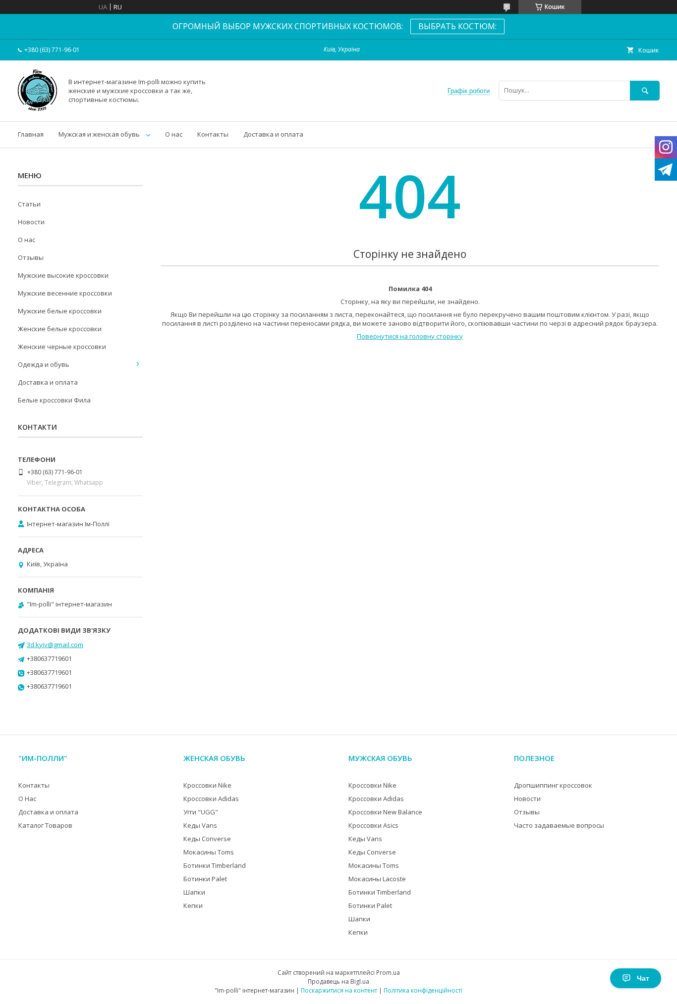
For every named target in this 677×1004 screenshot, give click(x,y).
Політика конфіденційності (423, 990)
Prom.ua (388, 972)
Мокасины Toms (208, 852)
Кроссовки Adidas (211, 798)
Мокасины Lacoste (377, 878)
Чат (643, 978)
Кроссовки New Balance (385, 811)
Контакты (212, 134)
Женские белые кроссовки (60, 328)
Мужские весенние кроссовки (65, 293)
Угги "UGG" (200, 811)
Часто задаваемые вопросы (559, 825)
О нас (173, 134)
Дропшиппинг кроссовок (553, 785)
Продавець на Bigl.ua (338, 981)
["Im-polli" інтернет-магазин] (37, 108)
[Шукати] (645, 90)
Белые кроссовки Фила (54, 400)
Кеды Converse (207, 838)
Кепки (193, 905)
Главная (31, 134)
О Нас (27, 798)
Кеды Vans (200, 825)
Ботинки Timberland (214, 865)
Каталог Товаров (45, 825)
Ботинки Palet (205, 878)
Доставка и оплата (273, 134)
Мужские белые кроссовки (60, 310)
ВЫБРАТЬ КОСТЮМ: (457, 26)
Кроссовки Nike (207, 785)
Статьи (29, 204)
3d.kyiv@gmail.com (55, 645)
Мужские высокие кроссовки (63, 275)
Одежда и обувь (43, 364)
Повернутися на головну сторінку (410, 336)
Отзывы (31, 257)
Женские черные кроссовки (62, 346)
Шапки (194, 892)
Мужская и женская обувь (99, 134)
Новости (31, 221)
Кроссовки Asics (373, 825)
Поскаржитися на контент (339, 990)
